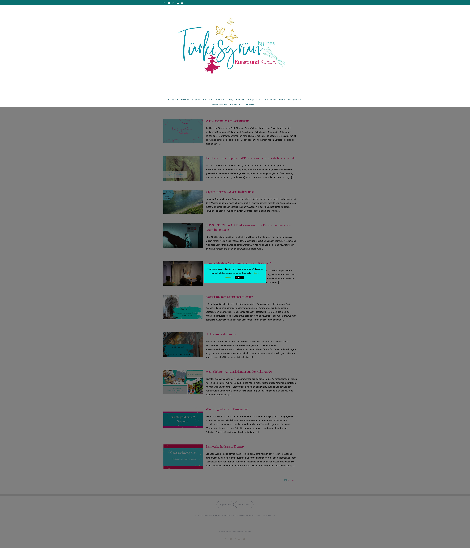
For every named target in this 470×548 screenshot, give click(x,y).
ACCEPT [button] (239, 277)
